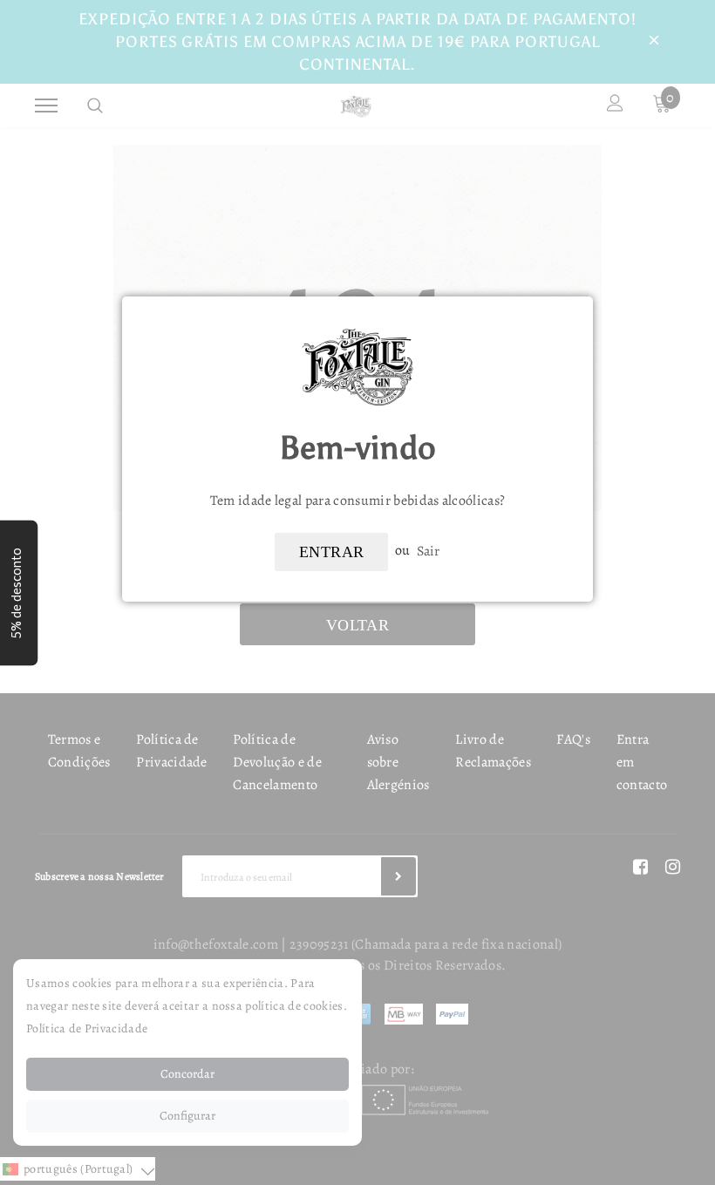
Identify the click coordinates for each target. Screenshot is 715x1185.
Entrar (331, 552)
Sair (428, 550)
